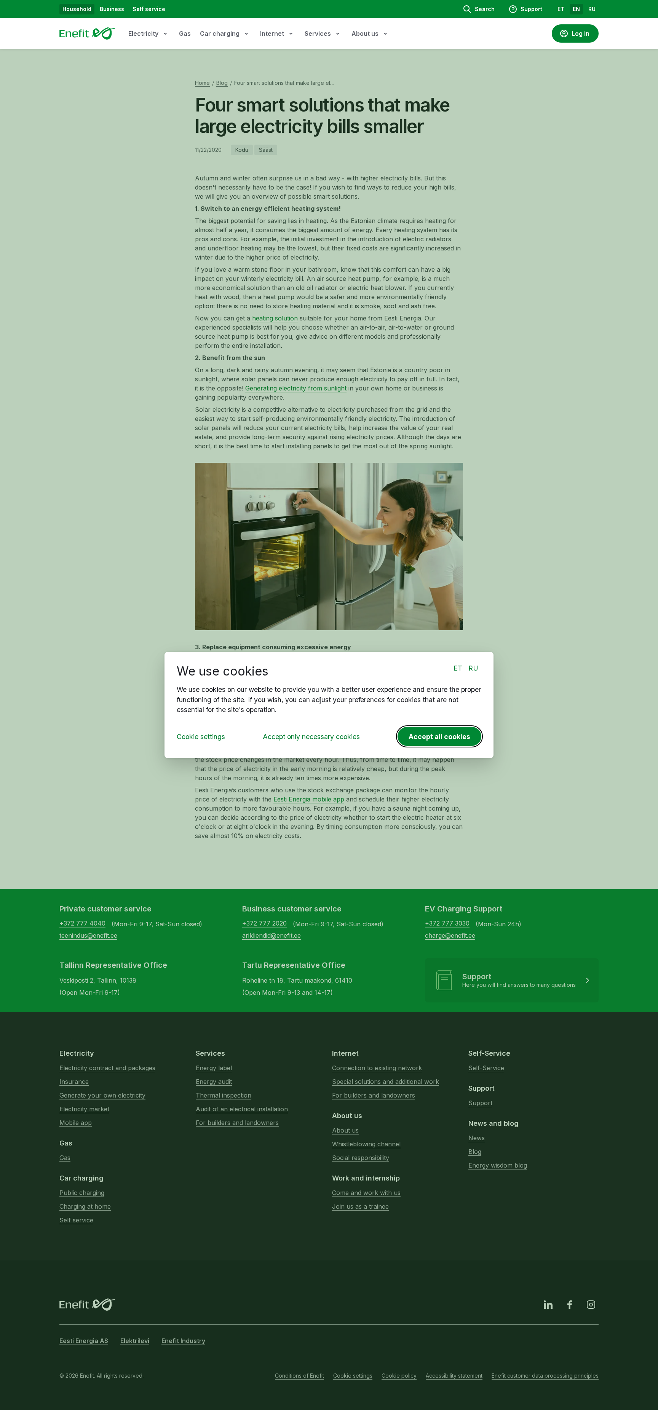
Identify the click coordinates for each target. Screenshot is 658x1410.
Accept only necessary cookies (311, 737)
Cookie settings (201, 737)
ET (458, 668)
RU (473, 668)
